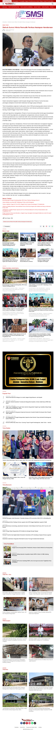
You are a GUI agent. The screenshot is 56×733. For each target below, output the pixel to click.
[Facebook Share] (41, 226)
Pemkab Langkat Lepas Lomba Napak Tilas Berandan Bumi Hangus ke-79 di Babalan (39, 639)
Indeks (40, 727)
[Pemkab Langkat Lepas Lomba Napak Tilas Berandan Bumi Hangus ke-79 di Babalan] (41, 630)
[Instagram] (29, 723)
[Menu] (4, 4)
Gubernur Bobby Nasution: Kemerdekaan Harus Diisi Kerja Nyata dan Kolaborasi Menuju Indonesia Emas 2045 (27, 207)
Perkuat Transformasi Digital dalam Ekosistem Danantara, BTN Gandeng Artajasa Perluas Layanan (27, 535)
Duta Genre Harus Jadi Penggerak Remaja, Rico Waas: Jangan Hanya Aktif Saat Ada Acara (40, 478)
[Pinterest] (27, 723)
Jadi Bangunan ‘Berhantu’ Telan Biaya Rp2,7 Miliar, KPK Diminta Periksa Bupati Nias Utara (15, 709)
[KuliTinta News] (10, 4)
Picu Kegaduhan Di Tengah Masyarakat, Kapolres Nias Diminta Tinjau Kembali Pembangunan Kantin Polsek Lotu (28, 418)
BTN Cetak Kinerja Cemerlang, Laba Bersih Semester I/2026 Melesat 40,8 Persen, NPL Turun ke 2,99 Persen (27, 526)
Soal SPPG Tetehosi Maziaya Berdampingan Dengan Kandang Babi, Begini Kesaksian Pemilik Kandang (40, 710)
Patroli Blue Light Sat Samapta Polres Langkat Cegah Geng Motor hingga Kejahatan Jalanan (14, 593)
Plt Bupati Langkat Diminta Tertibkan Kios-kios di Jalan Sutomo (41, 660)
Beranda (5, 22)
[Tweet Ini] (44, 226)
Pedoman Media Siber (31, 727)
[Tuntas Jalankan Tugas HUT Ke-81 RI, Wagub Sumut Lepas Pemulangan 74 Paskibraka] (45, 237)
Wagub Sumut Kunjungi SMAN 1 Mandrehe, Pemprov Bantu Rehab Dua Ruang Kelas (32, 547)
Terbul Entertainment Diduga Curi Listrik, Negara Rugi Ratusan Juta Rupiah (24, 397)
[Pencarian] (52, 4)
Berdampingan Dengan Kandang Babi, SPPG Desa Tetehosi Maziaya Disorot (21, 200)
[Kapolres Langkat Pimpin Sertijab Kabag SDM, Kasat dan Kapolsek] (41, 604)
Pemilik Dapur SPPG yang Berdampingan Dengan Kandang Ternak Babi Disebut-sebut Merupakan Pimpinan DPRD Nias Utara (41, 689)
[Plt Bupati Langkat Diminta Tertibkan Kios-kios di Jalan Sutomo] (41, 651)
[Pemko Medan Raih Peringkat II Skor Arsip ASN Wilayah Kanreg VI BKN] (15, 469)
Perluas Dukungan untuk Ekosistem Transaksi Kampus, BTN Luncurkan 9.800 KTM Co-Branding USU (27, 518)
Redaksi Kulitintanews (10, 29)
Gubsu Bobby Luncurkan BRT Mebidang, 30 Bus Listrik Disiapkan (18, 202)
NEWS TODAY (6, 25)
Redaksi (17, 727)
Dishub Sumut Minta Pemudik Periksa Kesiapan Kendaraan (17, 221)
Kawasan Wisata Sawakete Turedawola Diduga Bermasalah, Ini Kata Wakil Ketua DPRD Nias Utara (28, 402)
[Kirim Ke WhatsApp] (52, 226)
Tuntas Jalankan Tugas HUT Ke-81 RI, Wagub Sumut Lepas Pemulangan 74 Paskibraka (23, 204)
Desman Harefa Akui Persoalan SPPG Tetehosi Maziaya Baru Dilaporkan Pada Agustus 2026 (14, 688)
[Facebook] (21, 723)
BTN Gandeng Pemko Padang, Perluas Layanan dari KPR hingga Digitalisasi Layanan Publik (25, 522)
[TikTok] (35, 723)
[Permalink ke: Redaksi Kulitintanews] (4, 30)
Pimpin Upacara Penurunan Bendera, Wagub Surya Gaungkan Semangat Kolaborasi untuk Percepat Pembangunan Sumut (27, 213)
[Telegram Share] (49, 226)
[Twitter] (24, 723)
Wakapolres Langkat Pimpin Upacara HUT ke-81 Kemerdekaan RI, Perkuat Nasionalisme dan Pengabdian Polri (25, 210)
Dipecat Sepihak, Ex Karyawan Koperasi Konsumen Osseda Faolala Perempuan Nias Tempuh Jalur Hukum (28, 412)
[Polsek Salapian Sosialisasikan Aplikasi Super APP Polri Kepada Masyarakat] (15, 604)
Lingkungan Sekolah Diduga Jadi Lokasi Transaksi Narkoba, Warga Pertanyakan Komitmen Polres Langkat (15, 640)
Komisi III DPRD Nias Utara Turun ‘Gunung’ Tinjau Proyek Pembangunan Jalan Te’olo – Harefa (28, 422)
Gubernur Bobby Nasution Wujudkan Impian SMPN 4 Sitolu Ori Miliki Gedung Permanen (30, 555)
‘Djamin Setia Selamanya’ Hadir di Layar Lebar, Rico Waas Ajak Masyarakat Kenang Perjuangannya (27, 460)
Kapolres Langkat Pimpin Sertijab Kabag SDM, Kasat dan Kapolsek (40, 613)
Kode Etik (22, 727)
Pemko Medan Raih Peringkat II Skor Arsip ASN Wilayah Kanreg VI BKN (14, 478)
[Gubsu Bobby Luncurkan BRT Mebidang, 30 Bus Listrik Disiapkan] (28, 237)
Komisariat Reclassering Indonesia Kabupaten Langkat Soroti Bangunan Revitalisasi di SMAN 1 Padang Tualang (14, 661)
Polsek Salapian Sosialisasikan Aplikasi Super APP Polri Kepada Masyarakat (15, 613)
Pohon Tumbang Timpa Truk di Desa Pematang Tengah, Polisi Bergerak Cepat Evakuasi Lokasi (40, 593)
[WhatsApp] (32, 723)
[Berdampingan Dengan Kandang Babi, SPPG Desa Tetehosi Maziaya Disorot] (10, 237)
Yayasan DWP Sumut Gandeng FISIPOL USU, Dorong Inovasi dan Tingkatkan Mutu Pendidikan (31, 561)
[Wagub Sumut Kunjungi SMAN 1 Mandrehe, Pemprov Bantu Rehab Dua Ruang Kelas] (7, 548)
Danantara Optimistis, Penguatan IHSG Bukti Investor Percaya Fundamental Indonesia (23, 538)
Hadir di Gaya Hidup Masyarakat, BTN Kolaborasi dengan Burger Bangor (20, 531)
